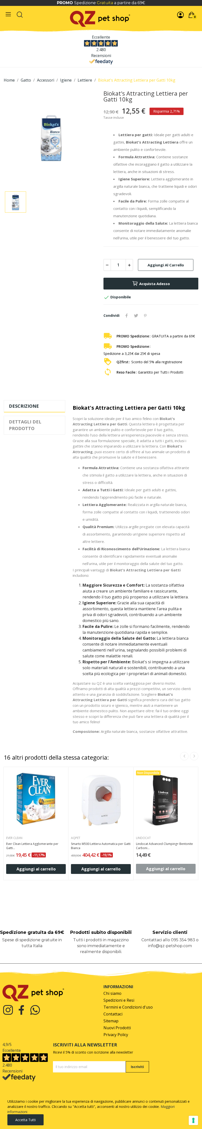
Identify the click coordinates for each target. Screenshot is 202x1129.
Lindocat (143, 838)
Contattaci (112, 1014)
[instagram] (8, 1010)
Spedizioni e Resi (118, 1000)
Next (194, 756)
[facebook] (21, 1010)
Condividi (126, 315)
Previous (184, 756)
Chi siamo (112, 993)
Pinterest (145, 315)
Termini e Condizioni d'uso (128, 1007)
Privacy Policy (115, 1035)
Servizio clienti (169, 932)
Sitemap (110, 1021)
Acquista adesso (154, 283)
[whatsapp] (35, 1010)
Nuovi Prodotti (117, 1028)
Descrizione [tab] (24, 406)
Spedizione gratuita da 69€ (32, 932)
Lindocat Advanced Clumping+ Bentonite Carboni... (164, 846)
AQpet (75, 838)
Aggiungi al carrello (166, 264)
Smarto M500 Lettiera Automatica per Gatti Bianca (101, 846)
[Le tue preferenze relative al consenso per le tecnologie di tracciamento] (193, 1120)
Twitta (136, 315)
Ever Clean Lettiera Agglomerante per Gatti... (32, 846)
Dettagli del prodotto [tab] (25, 425)
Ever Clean (14, 838)
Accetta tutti (25, 1119)
